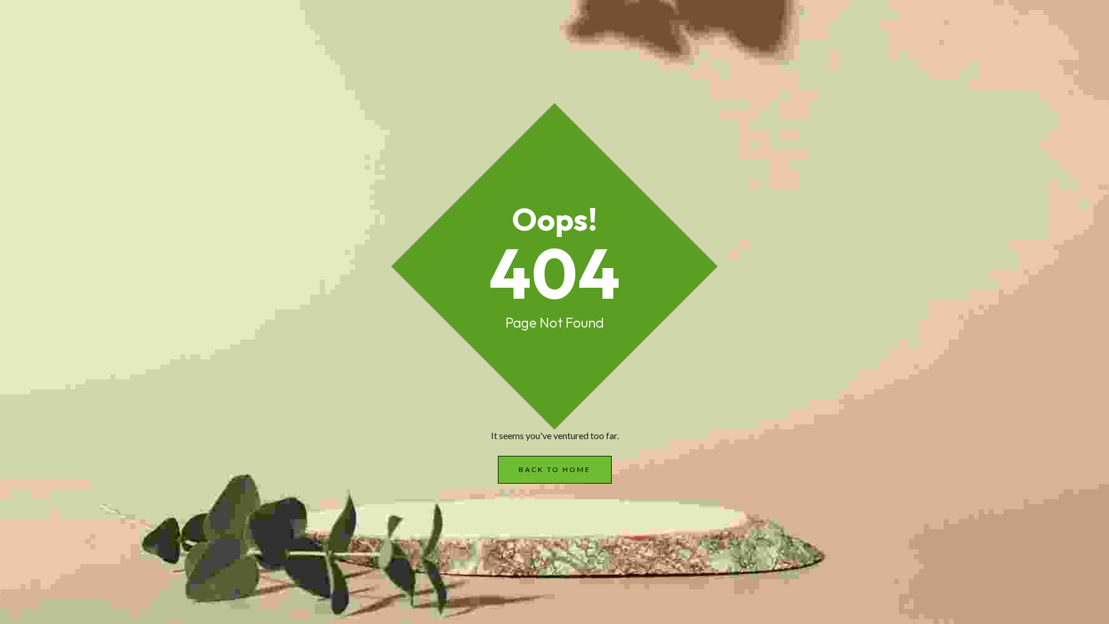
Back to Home (555, 469)
